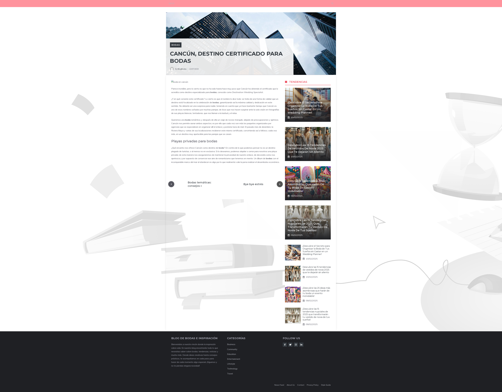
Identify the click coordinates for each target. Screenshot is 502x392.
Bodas (176, 45)
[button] (332, 3)
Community (232, 349)
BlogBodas (182, 69)
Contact (300, 385)
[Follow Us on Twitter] (290, 345)
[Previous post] (171, 184)
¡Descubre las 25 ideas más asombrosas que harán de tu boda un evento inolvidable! (316, 292)
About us (291, 385)
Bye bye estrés (253, 184)
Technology (232, 368)
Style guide (326, 385)
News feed (279, 385)
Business (231, 344)
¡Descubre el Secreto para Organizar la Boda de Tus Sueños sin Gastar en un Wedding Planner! (316, 250)
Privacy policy (312, 385)
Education (231, 354)
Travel (230, 373)
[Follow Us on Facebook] (285, 345)
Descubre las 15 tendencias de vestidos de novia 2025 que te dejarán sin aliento (307, 148)
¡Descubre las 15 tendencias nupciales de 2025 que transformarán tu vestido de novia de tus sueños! (316, 314)
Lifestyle (231, 364)
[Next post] (280, 184)
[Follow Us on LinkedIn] (301, 345)
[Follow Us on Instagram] (296, 345)
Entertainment (233, 359)
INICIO (171, 3)
